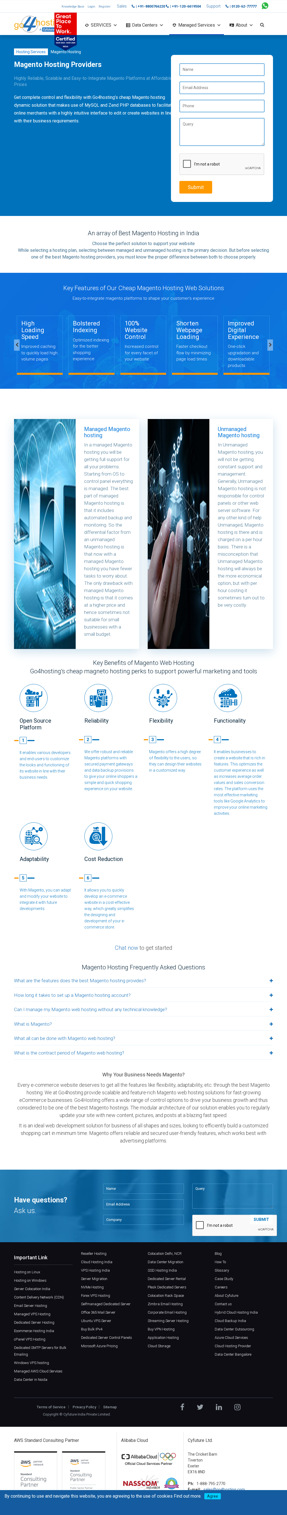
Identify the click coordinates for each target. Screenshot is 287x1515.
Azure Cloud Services (231, 1337)
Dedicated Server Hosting (34, 1322)
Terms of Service (51, 1407)
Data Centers (145, 25)
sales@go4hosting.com (224, 1489)
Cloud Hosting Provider (233, 1346)
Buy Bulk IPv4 (91, 1329)
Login (91, 6)
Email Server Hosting (30, 1306)
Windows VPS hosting (31, 1363)
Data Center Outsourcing (234, 1329)
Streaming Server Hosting (168, 1321)
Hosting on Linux (27, 1272)
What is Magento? (33, 1024)
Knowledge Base (73, 6)
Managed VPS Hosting (32, 1314)
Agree (212, 1496)
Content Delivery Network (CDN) (39, 1297)
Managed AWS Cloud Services (38, 1371)
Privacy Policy (84, 1407)
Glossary (222, 1270)
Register (104, 6)
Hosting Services (31, 52)
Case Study (224, 1279)
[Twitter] (200, 1407)
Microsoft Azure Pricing (99, 1346)
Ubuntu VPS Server (96, 1321)
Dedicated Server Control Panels (106, 1337)
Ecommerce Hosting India (34, 1331)
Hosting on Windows (30, 1280)
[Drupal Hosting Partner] (171, 1483)
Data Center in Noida (30, 1379)
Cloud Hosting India (96, 1262)
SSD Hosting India (162, 1270)
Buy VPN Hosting (161, 1329)
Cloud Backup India (230, 1321)
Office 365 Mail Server (98, 1312)
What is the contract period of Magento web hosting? (69, 1053)
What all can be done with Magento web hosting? (64, 1038)
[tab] (143, 980)
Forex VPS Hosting (95, 1295)
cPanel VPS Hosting (29, 1339)
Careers (221, 1287)
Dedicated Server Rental (167, 1279)
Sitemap (110, 1407)
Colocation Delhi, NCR (165, 1253)
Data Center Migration (165, 1262)
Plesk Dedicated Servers (167, 1287)
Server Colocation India (32, 1289)
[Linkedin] (219, 1407)
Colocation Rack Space (166, 1295)
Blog (218, 1253)
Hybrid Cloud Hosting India (236, 1312)
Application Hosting (163, 1337)
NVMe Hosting (92, 1287)
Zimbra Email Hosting (165, 1304)
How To (220, 1262)
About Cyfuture (226, 1295)
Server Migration (94, 1279)
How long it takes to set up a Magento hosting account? (72, 995)
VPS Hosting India (95, 1270)
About (241, 25)
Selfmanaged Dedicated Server (106, 1304)
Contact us (223, 1304)
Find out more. (188, 1496)
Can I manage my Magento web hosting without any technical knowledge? (90, 1009)
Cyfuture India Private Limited (86, 1414)
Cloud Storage (159, 1346)
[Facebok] (182, 1407)
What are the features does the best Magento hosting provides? (80, 980)
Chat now (126, 947)
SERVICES (101, 25)
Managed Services (196, 25)
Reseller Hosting (94, 1253)
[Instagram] (237, 1407)
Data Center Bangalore (233, 1354)
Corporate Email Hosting (167, 1312)
